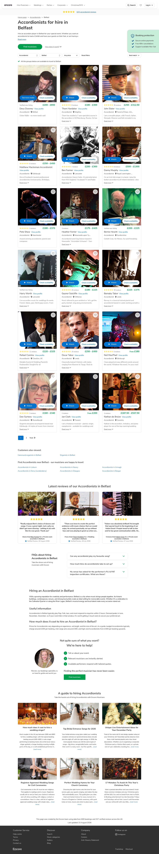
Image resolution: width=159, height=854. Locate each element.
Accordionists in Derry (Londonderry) (32, 471)
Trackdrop (119, 849)
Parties (49, 5)
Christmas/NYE (77, 5)
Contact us (17, 843)
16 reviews (117, 290)
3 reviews (32, 228)
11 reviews (33, 352)
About (83, 834)
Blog (49, 843)
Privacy (16, 840)
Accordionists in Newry (69, 467)
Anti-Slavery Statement (90, 840)
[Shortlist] (141, 5)
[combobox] (28, 55)
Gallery (49, 840)
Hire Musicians (22, 5)
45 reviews (75, 290)
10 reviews (75, 352)
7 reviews (74, 167)
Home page (22, 17)
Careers (84, 837)
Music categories (53, 837)
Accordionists (35, 17)
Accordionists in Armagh (111, 467)
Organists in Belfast (67, 455)
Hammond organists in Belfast (29, 455)
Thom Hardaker (78, 537)
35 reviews (117, 105)
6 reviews (74, 105)
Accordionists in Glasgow (70, 471)
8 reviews (117, 167)
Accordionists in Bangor (111, 471)
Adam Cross (120, 537)
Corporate (61, 5)
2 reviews (65, 413)
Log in (148, 5)
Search (133, 5)
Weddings (37, 5)
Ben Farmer (35, 537)
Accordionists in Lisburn (27, 467)
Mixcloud (129, 849)
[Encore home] (8, 5)
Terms (15, 837)
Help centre (17, 834)
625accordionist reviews (86, 12)
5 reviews (117, 352)
